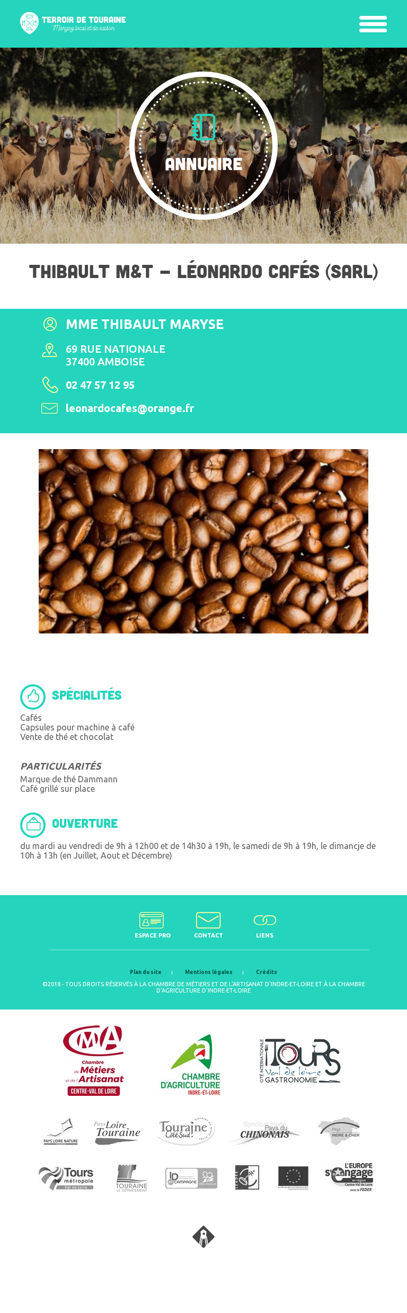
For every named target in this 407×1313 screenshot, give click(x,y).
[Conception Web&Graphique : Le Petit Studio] (203, 1244)
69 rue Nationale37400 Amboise (115, 355)
